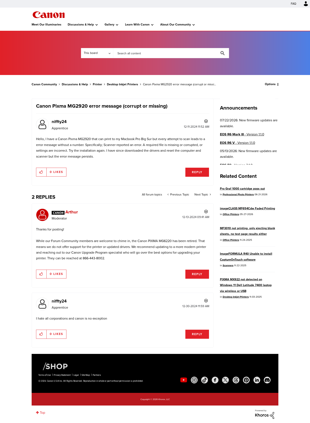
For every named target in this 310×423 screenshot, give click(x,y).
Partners (97, 375)
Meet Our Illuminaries (46, 24)
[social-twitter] (225, 380)
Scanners (228, 265)
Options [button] (270, 84)
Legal (76, 375)
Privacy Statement (62, 375)
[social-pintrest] (246, 380)
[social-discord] (267, 380)
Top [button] (42, 412)
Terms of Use (44, 375)
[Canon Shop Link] (53, 366)
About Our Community (175, 24)
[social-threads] (236, 380)
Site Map (86, 375)
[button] (41, 172)
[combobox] (171, 53)
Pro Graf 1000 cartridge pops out (242, 188)
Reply (197, 172)
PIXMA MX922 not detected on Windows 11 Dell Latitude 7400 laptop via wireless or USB (246, 285)
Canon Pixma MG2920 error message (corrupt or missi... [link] (179, 84)
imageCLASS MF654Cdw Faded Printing (247, 208)
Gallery (109, 24)
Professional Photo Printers (238, 194)
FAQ (293, 3)
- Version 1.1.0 (242, 134)
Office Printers (231, 214)
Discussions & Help (81, 24)
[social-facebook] (215, 380)
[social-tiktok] (204, 380)
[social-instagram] (194, 380)
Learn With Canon (137, 24)
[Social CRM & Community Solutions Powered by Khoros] (264, 413)
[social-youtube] (183, 380)
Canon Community (49, 14)
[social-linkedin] (256, 380)
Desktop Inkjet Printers (122, 84)
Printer (97, 84)
